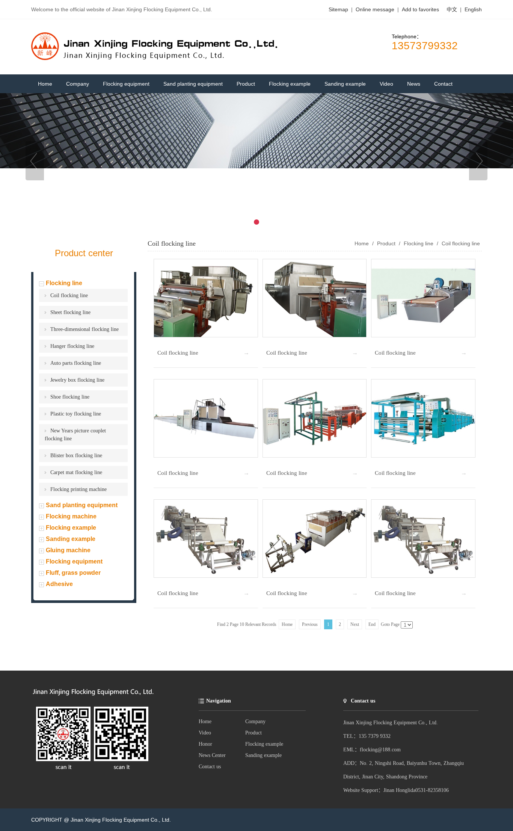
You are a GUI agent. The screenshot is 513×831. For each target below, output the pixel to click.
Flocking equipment (74, 561)
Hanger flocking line (72, 346)
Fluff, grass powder (73, 573)
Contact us (210, 766)
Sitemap (338, 9)
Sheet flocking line (70, 312)
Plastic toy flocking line (75, 414)
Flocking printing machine (78, 489)
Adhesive (59, 584)
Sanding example (70, 539)
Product (386, 243)
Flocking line (64, 283)
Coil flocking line (69, 295)
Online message (376, 9)
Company (255, 721)
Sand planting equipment (82, 505)
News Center (212, 755)
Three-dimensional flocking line (84, 329)
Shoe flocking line (69, 397)
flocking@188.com (380, 749)
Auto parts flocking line (75, 363)
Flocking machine (71, 516)
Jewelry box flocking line (77, 380)
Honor (205, 744)
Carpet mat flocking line (76, 472)
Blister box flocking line (76, 455)
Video (205, 733)
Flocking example (71, 527)
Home (205, 721)
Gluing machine (68, 550)
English (473, 9)
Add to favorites (420, 9)
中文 (452, 9)
